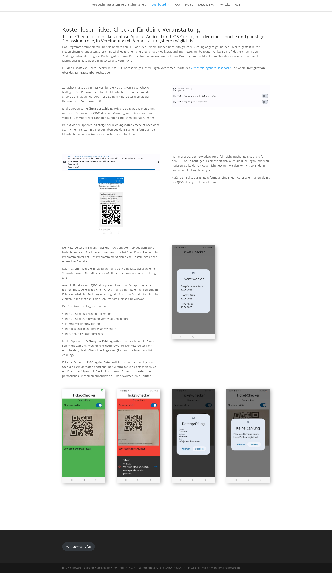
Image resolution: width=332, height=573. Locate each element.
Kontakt (224, 4)
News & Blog (206, 4)
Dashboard (159, 4)
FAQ (177, 4)
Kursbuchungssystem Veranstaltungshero (119, 4)
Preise (189, 4)
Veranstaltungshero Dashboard (211, 68)
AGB (237, 4)
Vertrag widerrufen (78, 546)
